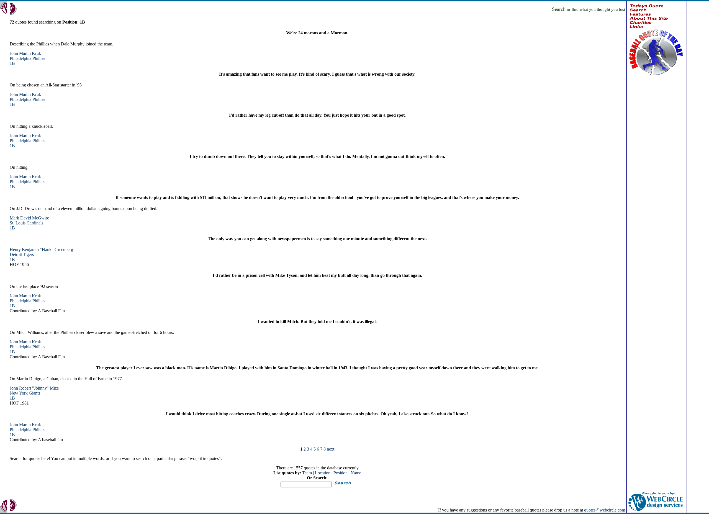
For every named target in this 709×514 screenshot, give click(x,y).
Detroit (16, 254)
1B (12, 63)
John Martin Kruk (25, 53)
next (330, 449)
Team (307, 472)
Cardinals (35, 223)
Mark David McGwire (29, 218)
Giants (34, 393)
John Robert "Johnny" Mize (34, 388)
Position (340, 472)
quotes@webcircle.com (604, 510)
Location (322, 472)
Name (356, 472)
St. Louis (17, 223)
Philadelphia (20, 58)
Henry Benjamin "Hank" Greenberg (41, 249)
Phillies (38, 58)
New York (19, 393)
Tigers (28, 254)
